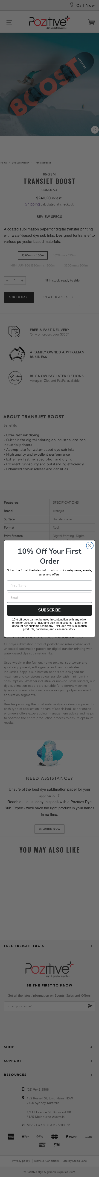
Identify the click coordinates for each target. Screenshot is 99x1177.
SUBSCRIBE (49, 610)
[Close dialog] (89, 545)
